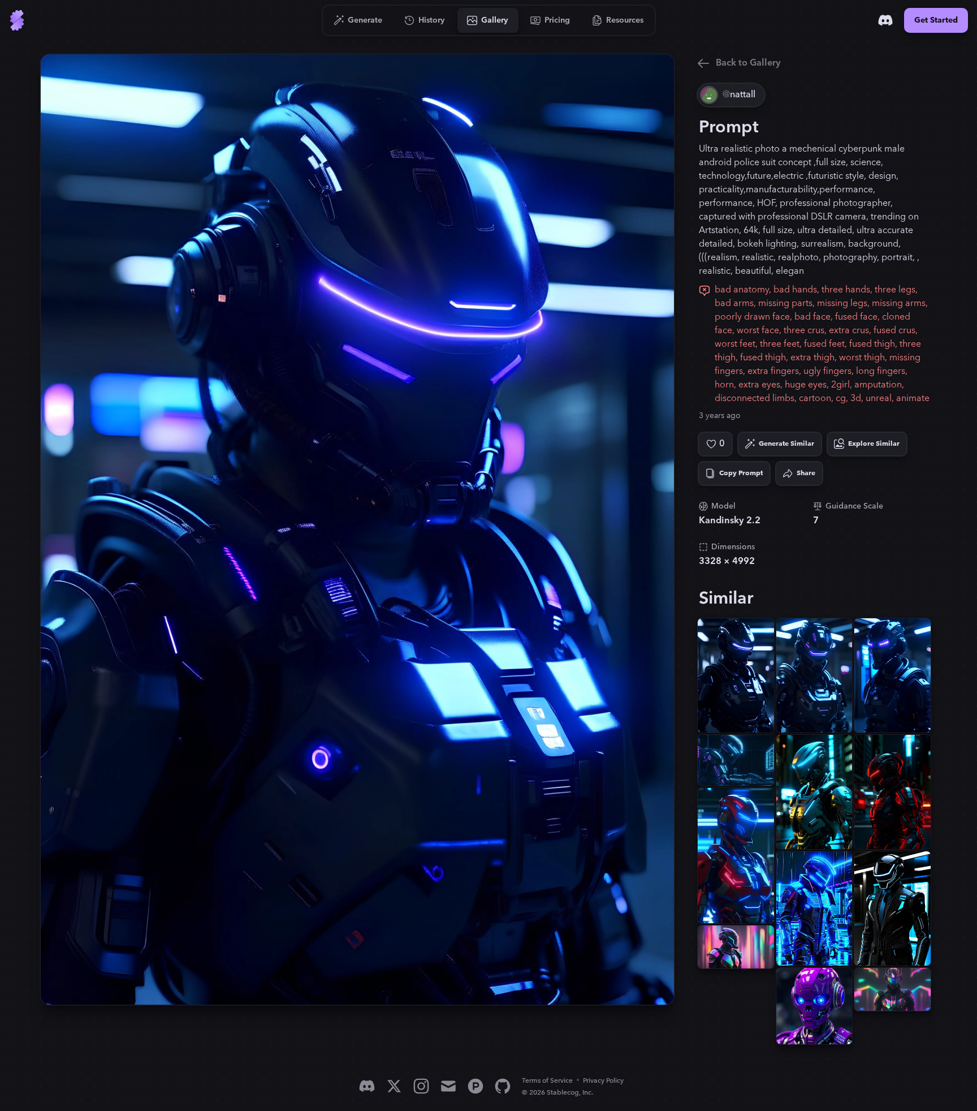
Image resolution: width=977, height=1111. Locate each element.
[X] (394, 1086)
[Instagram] (421, 1086)
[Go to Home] (17, 20)
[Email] (448, 1086)
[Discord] (885, 20)
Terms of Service (547, 1080)
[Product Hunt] (475, 1086)
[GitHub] (502, 1086)
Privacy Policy (603, 1080)
